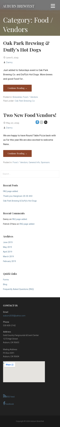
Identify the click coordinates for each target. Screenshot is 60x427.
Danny (9, 62)
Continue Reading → (17, 88)
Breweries (17, 97)
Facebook (9, 404)
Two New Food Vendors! (29, 115)
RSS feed (10, 397)
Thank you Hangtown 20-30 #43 (17, 196)
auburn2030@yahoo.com (14, 316)
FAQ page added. (10, 191)
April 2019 (7, 252)
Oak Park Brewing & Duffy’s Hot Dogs (20, 201)
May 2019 (7, 247)
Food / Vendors (30, 97)
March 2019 (8, 256)
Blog (5, 284)
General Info (34, 162)
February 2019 (9, 261)
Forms (6, 279)
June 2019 (8, 242)
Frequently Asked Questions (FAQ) (18, 289)
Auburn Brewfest (18, 6)
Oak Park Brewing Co (25, 101)
